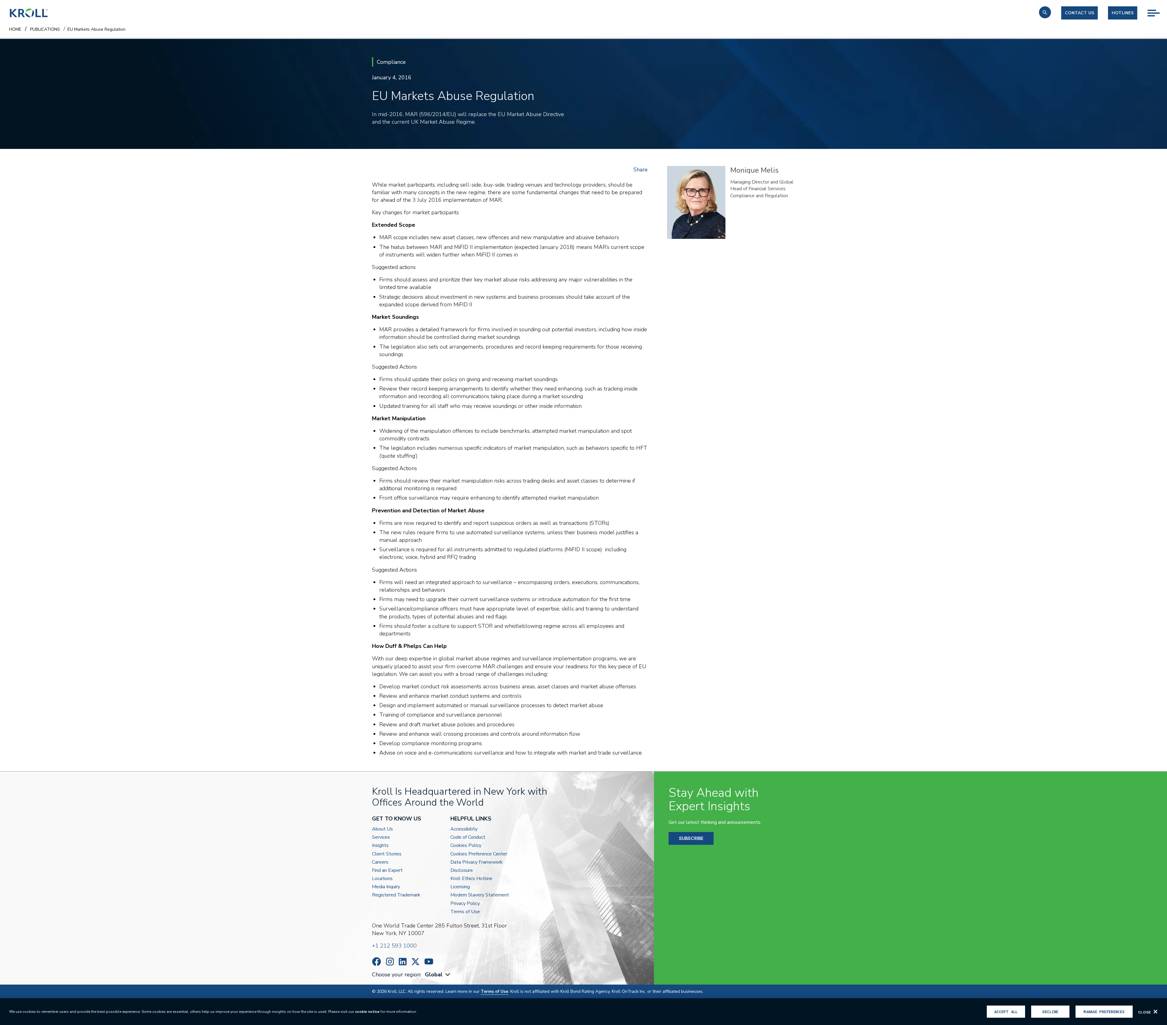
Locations (382, 879)
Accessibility (463, 829)
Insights (380, 845)
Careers (380, 862)
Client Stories (386, 854)
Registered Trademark (396, 895)
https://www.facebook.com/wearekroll (376, 961)
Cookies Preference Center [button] (478, 854)
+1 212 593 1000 (394, 945)
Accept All (1005, 1011)
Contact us (1079, 13)
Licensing (460, 887)
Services (381, 837)
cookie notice (367, 1011)
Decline (1050, 1011)
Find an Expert (387, 870)
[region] (583, 1011)
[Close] (1155, 1011)
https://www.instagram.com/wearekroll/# (390, 962)
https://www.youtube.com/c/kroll (428, 961)
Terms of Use (465, 912)
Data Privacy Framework (476, 862)
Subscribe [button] (691, 838)
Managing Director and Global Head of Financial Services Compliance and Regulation (761, 189)
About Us (382, 829)
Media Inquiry (386, 887)
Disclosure (461, 870)
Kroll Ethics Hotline (471, 879)
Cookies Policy (465, 845)
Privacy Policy (465, 903)
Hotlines (1123, 13)
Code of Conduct (467, 837)
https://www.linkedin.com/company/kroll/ (403, 961)
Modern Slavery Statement (479, 895)
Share (640, 169)
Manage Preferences (1103, 1011)
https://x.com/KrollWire (415, 961)
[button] (1045, 12)
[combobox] (438, 975)
